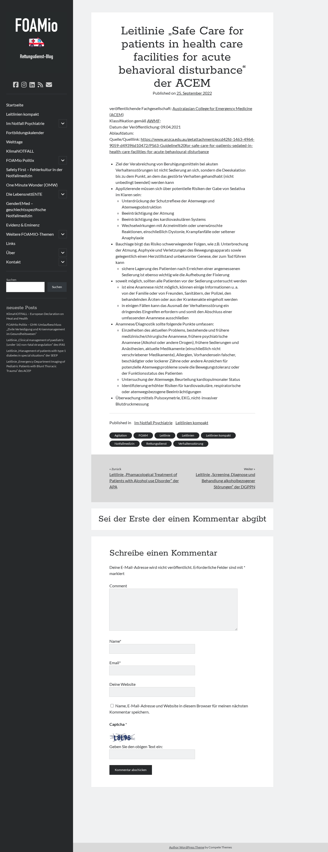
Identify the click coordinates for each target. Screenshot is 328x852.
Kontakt (13, 261)
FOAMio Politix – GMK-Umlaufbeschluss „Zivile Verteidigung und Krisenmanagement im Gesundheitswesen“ (35, 329)
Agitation (121, 435)
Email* (115, 662)
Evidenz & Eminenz (22, 224)
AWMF (153, 120)
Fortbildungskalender (25, 132)
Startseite (14, 104)
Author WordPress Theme (186, 847)
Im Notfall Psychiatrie (25, 123)
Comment (118, 585)
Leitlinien (188, 435)
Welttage (14, 141)
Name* (115, 641)
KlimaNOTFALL (20, 150)
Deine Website (122, 684)
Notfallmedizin (125, 443)
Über (10, 252)
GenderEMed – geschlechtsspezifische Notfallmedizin (26, 209)
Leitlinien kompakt (22, 114)
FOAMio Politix (20, 160)
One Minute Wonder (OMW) (32, 184)
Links (10, 243)
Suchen (11, 280)
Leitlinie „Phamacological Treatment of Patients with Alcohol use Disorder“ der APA (144, 480)
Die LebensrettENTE (24, 194)
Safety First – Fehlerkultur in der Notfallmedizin (34, 172)
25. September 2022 (194, 93)
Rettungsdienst (156, 443)
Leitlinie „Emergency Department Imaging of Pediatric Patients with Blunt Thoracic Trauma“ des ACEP (35, 366)
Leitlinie (165, 435)
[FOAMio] (36, 71)
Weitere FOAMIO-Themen (30, 234)
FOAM (143, 435)
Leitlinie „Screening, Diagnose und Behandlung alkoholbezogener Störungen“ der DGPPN (225, 480)
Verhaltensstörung (190, 443)
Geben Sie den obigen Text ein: (136, 746)
